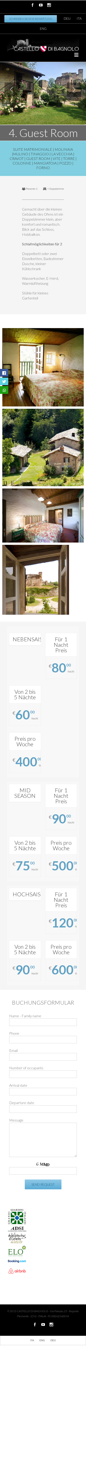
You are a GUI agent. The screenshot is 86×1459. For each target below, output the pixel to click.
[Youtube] (41, 5)
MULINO (20, 154)
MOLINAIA (64, 149)
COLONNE (22, 163)
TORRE (69, 158)
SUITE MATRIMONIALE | (34, 149)
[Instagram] (49, 5)
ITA (79, 18)
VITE (57, 158)
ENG (43, 28)
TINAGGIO (40, 154)
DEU (67, 18)
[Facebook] (32, 5)
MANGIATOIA (45, 163)
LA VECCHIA (61, 154)
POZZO (65, 163)
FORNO (43, 167)
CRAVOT (17, 158)
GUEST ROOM (38, 158)
